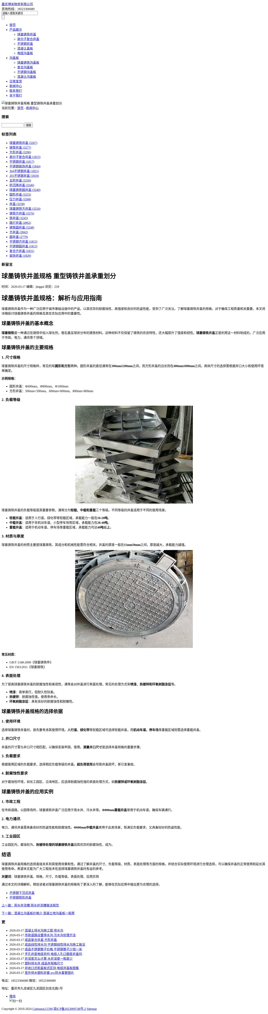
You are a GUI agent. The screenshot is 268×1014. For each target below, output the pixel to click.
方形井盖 (20, 152)
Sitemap (92, 1008)
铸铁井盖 (20, 147)
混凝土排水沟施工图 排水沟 (44, 930)
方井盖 (18, 232)
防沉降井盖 (21, 185)
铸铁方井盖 (21, 213)
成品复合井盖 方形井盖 (41, 940)
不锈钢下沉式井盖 (22, 893)
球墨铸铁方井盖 (24, 208)
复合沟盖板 (25, 67)
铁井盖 (18, 218)
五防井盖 (20, 180)
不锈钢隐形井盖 (20, 897)
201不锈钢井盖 (24, 175)
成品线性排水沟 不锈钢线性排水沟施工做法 (55, 944)
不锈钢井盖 (25, 43)
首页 (12, 25)
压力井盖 (20, 199)
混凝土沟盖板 (26, 76)
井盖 (17, 204)
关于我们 (15, 95)
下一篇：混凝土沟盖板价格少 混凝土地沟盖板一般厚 (38, 913)
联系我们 (15, 90)
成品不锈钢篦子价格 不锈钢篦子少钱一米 (53, 949)
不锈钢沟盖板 (26, 72)
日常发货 (15, 81)
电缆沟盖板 (25, 53)
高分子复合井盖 (28, 39)
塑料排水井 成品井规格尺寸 (44, 963)
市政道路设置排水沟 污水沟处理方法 (50, 935)
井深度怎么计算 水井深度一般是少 (49, 958)
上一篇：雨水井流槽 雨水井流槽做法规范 (30, 905)
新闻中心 (15, 86)
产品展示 (15, 29)
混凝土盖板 (25, 48)
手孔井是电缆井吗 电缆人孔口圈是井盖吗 (53, 954)
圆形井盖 (20, 194)
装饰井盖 (20, 255)
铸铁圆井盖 (21, 227)
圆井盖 (18, 237)
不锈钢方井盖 (23, 241)
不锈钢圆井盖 (23, 246)
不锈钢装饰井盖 (24, 166)
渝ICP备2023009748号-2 (69, 1008)
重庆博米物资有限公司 (17, 4)
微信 (12, 996)
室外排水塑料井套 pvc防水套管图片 (49, 972)
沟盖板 (14, 58)
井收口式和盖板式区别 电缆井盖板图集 (52, 968)
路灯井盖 (20, 222)
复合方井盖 (21, 251)
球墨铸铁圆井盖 (24, 190)
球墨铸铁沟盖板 (28, 62)
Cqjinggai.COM (42, 1008)
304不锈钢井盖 (24, 171)
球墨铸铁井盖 (26, 34)
